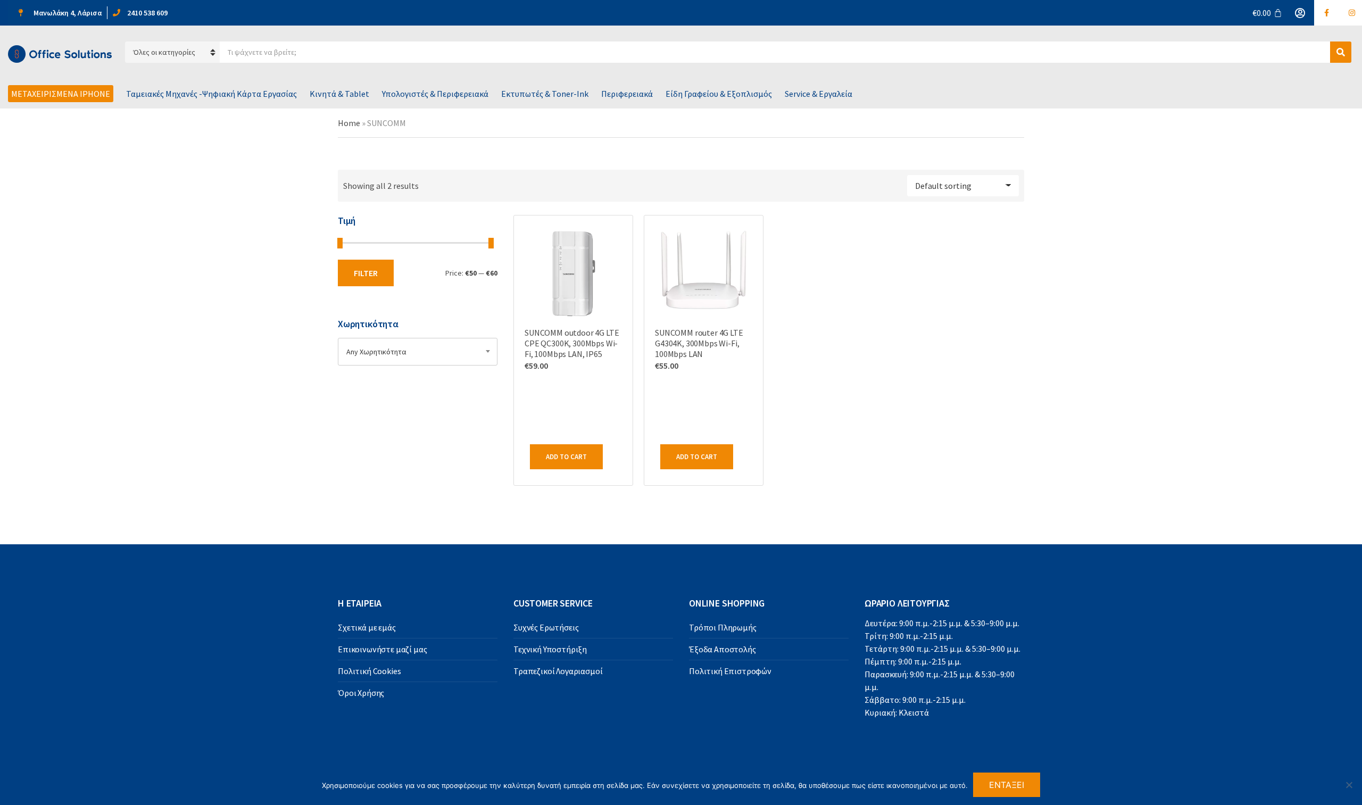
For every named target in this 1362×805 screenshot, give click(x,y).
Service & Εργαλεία (818, 93)
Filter (366, 273)
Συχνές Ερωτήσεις (545, 627)
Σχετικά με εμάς (367, 627)
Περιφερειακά (627, 93)
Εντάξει (1007, 784)
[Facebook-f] (1327, 13)
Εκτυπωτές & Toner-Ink (544, 93)
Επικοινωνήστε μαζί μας (382, 649)
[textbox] (417, 351)
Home (349, 123)
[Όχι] (1348, 784)
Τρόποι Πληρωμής (723, 627)
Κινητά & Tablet (339, 93)
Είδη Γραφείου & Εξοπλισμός (719, 93)
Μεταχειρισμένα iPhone (60, 93)
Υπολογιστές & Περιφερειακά (435, 93)
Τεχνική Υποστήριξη (550, 649)
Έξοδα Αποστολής (722, 649)
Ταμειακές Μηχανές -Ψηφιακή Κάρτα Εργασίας (211, 93)
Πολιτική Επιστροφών (730, 671)
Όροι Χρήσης (361, 692)
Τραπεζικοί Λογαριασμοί (557, 671)
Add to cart (566, 456)
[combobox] (417, 352)
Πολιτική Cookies (369, 671)
